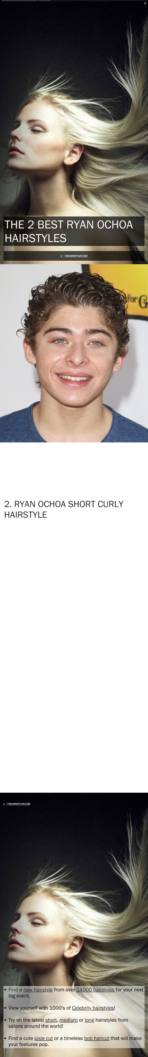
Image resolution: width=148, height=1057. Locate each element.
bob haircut (96, 1038)
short (51, 1020)
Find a (15, 989)
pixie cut (43, 1038)
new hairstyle (38, 989)
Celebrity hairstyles (93, 1008)
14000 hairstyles (95, 989)
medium (68, 1020)
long (89, 1020)
